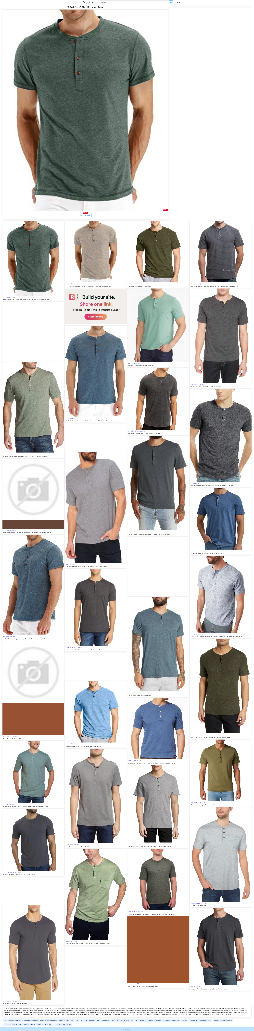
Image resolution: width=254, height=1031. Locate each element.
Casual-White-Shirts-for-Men (63, 1024)
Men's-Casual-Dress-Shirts (30, 1020)
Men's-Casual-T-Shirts (108, 1020)
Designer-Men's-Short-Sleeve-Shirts (200, 1020)
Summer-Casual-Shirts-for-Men (223, 1020)
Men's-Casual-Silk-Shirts (66, 1020)
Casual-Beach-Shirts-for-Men (12, 1024)
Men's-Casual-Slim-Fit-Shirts (48, 1020)
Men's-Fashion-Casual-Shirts (125, 1020)
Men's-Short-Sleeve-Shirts (180, 1020)
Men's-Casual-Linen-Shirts (44, 1024)
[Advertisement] (17, 332)
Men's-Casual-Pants (29, 1024)
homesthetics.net (85, 215)
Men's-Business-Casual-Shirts (144, 1020)
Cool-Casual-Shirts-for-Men (12, 1020)
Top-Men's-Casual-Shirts (162, 1020)
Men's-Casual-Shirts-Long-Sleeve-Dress (87, 1020)
